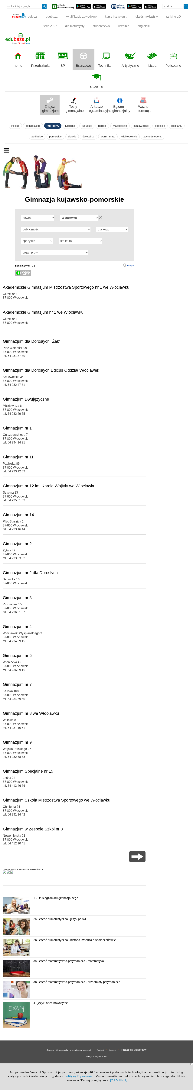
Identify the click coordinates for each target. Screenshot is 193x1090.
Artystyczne (130, 65)
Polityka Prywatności (96, 1056)
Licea (152, 65)
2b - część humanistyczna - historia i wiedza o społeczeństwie (74, 940)
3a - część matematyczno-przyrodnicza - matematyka (68, 961)
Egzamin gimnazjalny (121, 109)
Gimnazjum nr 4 (17, 626)
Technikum (106, 65)
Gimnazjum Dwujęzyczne (26, 399)
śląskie (72, 136)
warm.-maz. (108, 136)
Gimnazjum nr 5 (17, 655)
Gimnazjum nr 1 (17, 428)
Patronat (112, 1050)
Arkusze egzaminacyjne (97, 109)
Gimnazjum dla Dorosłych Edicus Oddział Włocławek (51, 370)
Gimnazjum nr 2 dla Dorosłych (30, 572)
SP (63, 65)
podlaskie (37, 136)
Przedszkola (40, 65)
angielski (144, 26)
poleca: (32, 16)
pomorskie (55, 136)
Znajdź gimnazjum (50, 109)
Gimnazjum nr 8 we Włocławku (31, 713)
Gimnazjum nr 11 (18, 457)
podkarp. (176, 125)
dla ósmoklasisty (147, 16)
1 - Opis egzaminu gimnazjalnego (55, 898)
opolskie (160, 125)
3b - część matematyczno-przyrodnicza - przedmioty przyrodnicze (76, 982)
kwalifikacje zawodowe (81, 16)
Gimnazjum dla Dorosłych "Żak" (32, 341)
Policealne (173, 65)
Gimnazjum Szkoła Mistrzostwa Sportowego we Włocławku (56, 800)
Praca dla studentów (133, 1049)
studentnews (101, 26)
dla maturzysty (74, 26)
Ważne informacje (143, 109)
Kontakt (100, 1050)
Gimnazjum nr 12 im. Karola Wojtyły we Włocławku (49, 486)
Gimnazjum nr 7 (17, 684)
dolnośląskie (33, 125)
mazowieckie (141, 125)
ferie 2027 (50, 26)
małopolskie (120, 125)
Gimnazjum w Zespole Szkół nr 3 (33, 829)
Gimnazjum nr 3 (17, 597)
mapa (130, 265)
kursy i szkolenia (116, 16)
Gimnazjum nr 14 (18, 514)
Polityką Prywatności (78, 1076)
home (18, 65)
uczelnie (123, 26)
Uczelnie (96, 87)
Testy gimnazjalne (74, 109)
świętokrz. (88, 136)
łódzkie (102, 125)
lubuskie (87, 125)
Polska (15, 125)
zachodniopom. (152, 136)
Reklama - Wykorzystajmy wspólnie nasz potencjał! (69, 1050)
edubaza (51, 16)
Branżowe (83, 65)
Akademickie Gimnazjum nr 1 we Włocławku (43, 312)
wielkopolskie (129, 136)
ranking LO (173, 16)
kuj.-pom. (53, 125)
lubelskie (70, 125)
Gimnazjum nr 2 (17, 543)
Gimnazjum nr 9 (17, 742)
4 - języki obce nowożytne (50, 1003)
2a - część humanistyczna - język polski (59, 919)
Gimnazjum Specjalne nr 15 (28, 771)
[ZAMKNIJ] (118, 1080)
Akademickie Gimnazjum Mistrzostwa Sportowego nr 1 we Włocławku (66, 287)
